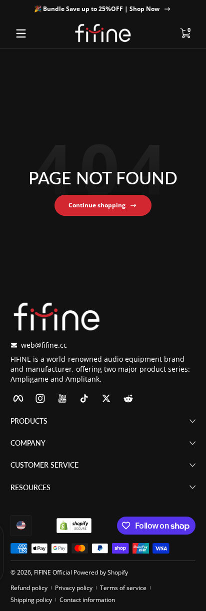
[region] (103, 9)
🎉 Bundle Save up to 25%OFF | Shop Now (97, 8)
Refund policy (29, 588)
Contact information (87, 600)
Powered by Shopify (101, 572)
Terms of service (123, 588)
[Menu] (21, 33)
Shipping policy (31, 600)
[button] (185, 33)
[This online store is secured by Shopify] (74, 525)
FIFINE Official (53, 572)
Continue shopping (97, 205)
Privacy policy (73, 588)
